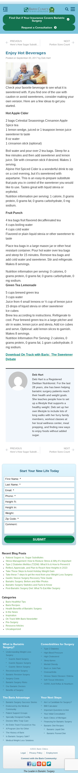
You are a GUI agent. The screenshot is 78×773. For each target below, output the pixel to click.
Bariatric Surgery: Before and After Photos (27, 581)
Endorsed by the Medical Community (17, 707)
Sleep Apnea (49, 660)
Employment (52, 753)
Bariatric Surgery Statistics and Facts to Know (29, 585)
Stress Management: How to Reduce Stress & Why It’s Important (38, 561)
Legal (23, 753)
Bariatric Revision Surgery (18, 674)
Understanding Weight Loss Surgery (18, 653)
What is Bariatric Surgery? (13, 646)
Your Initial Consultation (54, 714)
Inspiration (11, 615)
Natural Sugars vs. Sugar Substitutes (24, 557)
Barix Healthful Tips (16, 601)
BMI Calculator (50, 706)
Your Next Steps (51, 697)
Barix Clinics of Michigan (55, 718)
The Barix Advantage (16, 697)
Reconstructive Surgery (17, 671)
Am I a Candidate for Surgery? (58, 702)
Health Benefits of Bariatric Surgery (24, 608)
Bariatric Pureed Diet (56, 733)
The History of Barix (15, 732)
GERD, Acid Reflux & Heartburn (58, 684)
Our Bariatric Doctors (16, 686)
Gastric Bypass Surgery (20, 663)
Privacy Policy (35, 753)
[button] (67, 9)
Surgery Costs (12, 678)
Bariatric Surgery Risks (16, 682)
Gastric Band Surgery (19, 659)
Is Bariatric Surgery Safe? (18, 736)
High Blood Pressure (53, 653)
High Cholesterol (51, 656)
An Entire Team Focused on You (20, 725)
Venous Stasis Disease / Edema (58, 676)
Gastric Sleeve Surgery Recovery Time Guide (29, 578)
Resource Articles (15, 625)
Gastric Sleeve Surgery (19, 667)
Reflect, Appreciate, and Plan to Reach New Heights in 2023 (36, 568)
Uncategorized (13, 629)
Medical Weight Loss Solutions (20, 740)
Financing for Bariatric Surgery (58, 721)
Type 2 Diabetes (51, 649)
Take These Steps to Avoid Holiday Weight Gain (30, 571)
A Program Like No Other (17, 728)
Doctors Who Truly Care (17, 721)
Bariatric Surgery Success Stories (21, 702)
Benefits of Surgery (14, 690)
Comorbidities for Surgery (57, 644)
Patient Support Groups (16, 713)
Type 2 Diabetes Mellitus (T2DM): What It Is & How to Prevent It (38, 564)
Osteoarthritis (50, 672)
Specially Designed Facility (18, 717)
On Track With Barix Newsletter (21, 619)
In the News (12, 612)
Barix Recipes (13, 605)
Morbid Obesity (51, 664)
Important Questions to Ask (56, 710)
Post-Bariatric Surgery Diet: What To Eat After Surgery (33, 588)
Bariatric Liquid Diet (55, 729)
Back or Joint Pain (52, 668)
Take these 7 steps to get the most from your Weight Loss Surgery (39, 574)
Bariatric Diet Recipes (54, 725)
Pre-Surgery (12, 622)
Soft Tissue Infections (54, 680)
